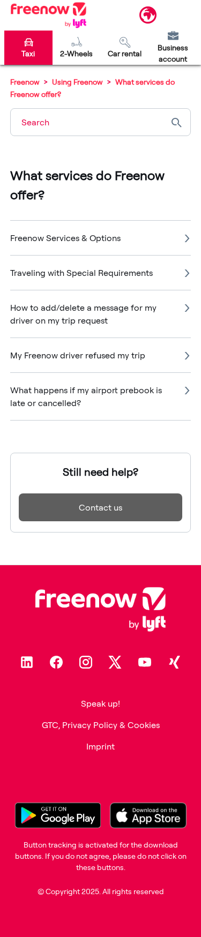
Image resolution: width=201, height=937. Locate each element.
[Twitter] (115, 662)
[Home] (48, 15)
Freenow (25, 81)
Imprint (100, 746)
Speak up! (100, 703)
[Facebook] (56, 662)
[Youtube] (145, 662)
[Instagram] (86, 662)
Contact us (100, 507)
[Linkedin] (27, 662)
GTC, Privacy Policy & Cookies (101, 724)
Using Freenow (78, 81)
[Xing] (174, 662)
